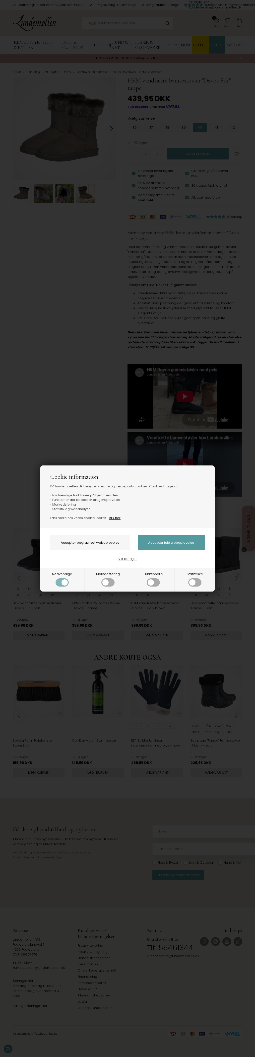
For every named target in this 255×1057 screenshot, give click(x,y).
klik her (115, 518)
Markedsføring (108, 574)
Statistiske (195, 574)
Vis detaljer (127, 558)
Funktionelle (153, 574)
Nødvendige (62, 574)
